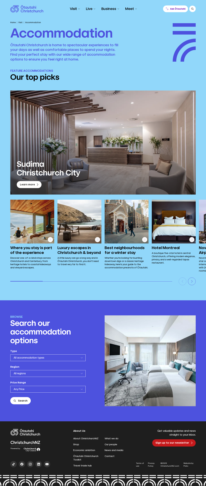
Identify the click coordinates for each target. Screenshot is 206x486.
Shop (76, 444)
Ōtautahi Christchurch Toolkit (85, 458)
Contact (109, 456)
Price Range (18, 382)
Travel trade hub (82, 465)
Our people (111, 444)
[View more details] (50, 239)
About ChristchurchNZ (85, 438)
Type (13, 351)
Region (14, 366)
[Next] (192, 281)
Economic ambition (84, 450)
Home (13, 22)
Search (23, 400)
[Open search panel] (192, 9)
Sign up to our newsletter (172, 442)
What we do (111, 438)
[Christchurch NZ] (26, 8)
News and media (114, 450)
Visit (20, 22)
